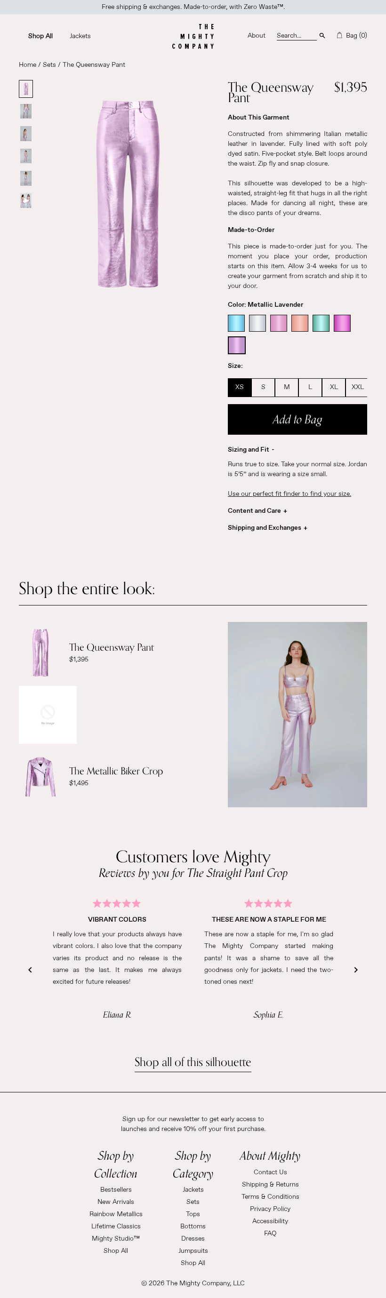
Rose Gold (299, 323)
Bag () (355, 36)
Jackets (193, 1190)
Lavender (237, 345)
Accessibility (270, 1221)
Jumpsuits (193, 1251)
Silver (257, 323)
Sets (49, 65)
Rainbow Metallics (116, 1214)
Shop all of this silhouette (193, 1062)
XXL (358, 387)
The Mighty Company (198, 1283)
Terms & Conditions (270, 1197)
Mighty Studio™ (116, 1238)
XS (239, 387)
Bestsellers (116, 1190)
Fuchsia (342, 323)
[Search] (322, 34)
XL (334, 387)
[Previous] (30, 970)
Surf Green (321, 323)
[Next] (356, 970)
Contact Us (270, 1172)
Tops (193, 1214)
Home (27, 65)
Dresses (193, 1238)
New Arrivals (115, 1202)
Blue (236, 323)
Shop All (116, 1251)
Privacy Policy (270, 1209)
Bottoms (193, 1226)
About (256, 36)
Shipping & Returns (270, 1184)
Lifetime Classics (116, 1226)
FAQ (270, 1233)
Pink (278, 323)
